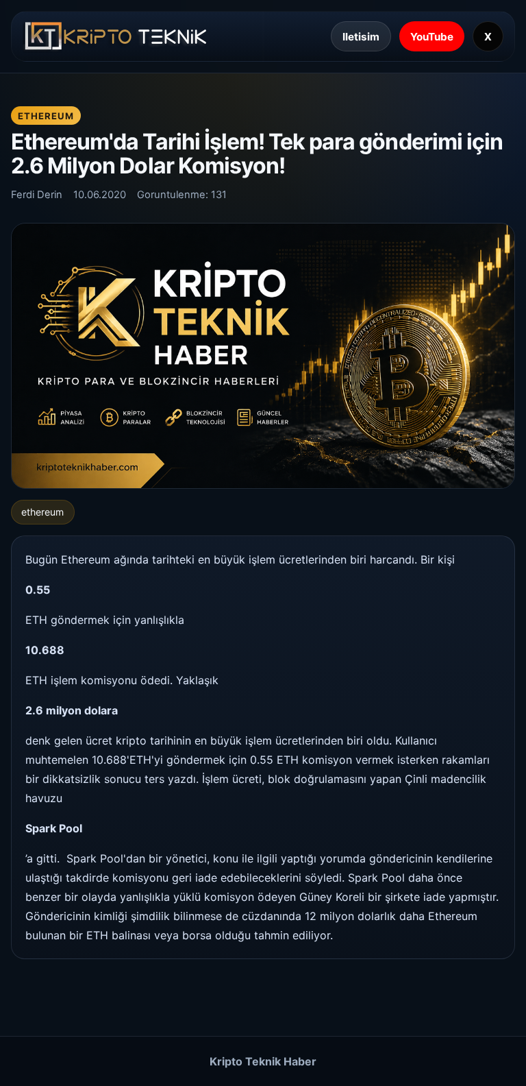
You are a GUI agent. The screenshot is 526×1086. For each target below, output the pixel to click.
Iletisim (360, 36)
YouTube (431, 36)
